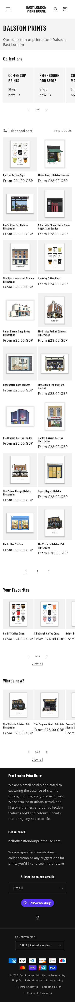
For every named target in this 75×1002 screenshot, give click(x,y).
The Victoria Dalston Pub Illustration (51, 546)
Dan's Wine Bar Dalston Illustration (15, 226)
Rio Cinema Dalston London (17, 438)
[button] (8, 9)
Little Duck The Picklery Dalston (51, 386)
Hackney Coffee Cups (49, 278)
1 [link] (26, 571)
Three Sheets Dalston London (53, 175)
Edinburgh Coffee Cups (46, 633)
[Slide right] (46, 109)
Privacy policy (54, 980)
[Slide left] (28, 109)
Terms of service (28, 986)
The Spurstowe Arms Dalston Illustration (18, 280)
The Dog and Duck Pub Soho (49, 724)
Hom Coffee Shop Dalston (16, 384)
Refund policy (33, 980)
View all (37, 664)
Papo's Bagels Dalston (50, 491)
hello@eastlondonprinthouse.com (34, 841)
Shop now (12, 92)
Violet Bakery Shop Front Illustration (16, 333)
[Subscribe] (61, 888)
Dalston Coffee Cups (14, 175)
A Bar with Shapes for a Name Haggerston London (54, 226)
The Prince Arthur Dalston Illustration (52, 333)
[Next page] (48, 571)
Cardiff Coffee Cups (13, 633)
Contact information (39, 993)
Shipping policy (51, 986)
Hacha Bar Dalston (13, 544)
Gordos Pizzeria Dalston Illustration (50, 439)
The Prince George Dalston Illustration (17, 492)
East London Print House (35, 975)
